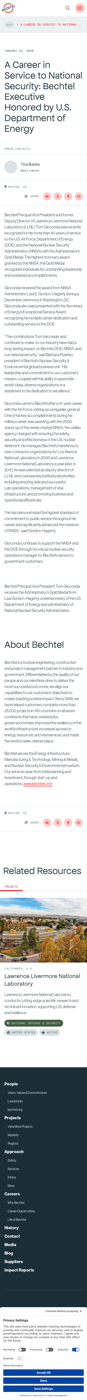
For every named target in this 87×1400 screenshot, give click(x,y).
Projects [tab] (11, 886)
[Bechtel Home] (8, 8)
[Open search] (68, 8)
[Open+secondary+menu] (80, 8)
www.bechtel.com (37, 783)
